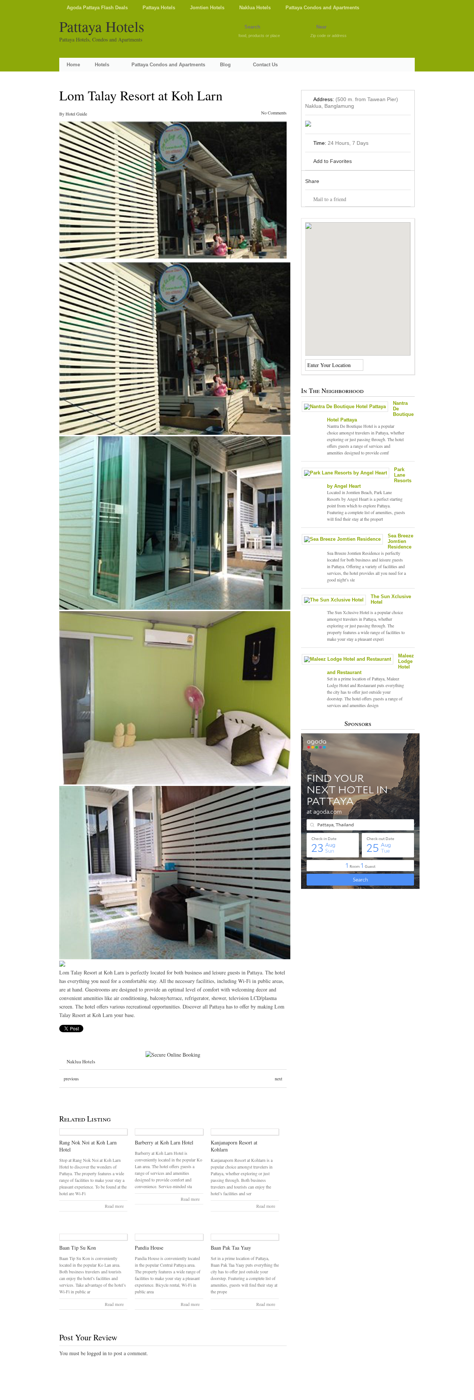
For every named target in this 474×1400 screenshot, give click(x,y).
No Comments (274, 113)
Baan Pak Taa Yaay (231, 1247)
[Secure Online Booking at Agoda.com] (173, 1054)
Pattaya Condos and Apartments (322, 7)
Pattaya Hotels (159, 7)
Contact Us (265, 64)
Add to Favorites (332, 161)
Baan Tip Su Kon (77, 1247)
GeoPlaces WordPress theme (237, 1393)
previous (71, 1078)
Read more (114, 1206)
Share (312, 181)
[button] (357, 284)
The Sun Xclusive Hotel (391, 599)
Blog (225, 64)
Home (73, 64)
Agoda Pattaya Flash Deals (97, 7)
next (278, 1078)
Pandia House (149, 1247)
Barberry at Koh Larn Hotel (164, 1142)
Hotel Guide (76, 114)
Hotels (102, 64)
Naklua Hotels (255, 7)
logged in (97, 1353)
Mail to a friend (329, 199)
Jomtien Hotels (207, 7)
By (62, 114)
